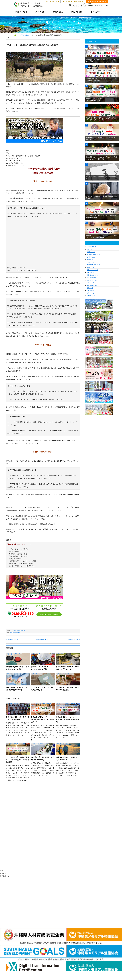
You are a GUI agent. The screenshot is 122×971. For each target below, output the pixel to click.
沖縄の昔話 (90, 288)
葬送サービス (10, 655)
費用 (18, 703)
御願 (41, 703)
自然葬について (91, 252)
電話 (1, 870)
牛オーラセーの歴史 (14, 160)
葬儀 (37, 744)
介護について (90, 293)
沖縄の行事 (76, 705)
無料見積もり (4, 876)
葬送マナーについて (92, 270)
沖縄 (11, 632)
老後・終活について (37, 674)
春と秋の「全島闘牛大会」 (16, 163)
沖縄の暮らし (68, 705)
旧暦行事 (49, 703)
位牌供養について (92, 257)
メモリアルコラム (23, 35)
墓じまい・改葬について (93, 254)
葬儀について (18, 653)
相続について (90, 283)
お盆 (33, 703)
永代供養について (69, 674)
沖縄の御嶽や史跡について (94, 285)
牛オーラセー (16, 632)
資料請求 (3, 873)
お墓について (60, 653)
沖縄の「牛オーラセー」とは (16, 165)
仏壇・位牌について (92, 277)
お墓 (8, 703)
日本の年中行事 (91, 295)
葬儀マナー (42, 744)
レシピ (37, 703)
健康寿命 (62, 744)
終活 (67, 744)
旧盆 (20, 744)
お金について (10, 653)
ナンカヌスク (60, 703)
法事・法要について (37, 653)
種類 (15, 703)
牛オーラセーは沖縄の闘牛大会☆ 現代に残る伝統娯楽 (24, 156)
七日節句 (67, 703)
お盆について (90, 262)
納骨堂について (91, 259)
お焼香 (33, 744)
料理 (44, 703)
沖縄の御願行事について (19, 630)
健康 (58, 744)
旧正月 (58, 705)
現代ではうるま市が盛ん (15, 158)
